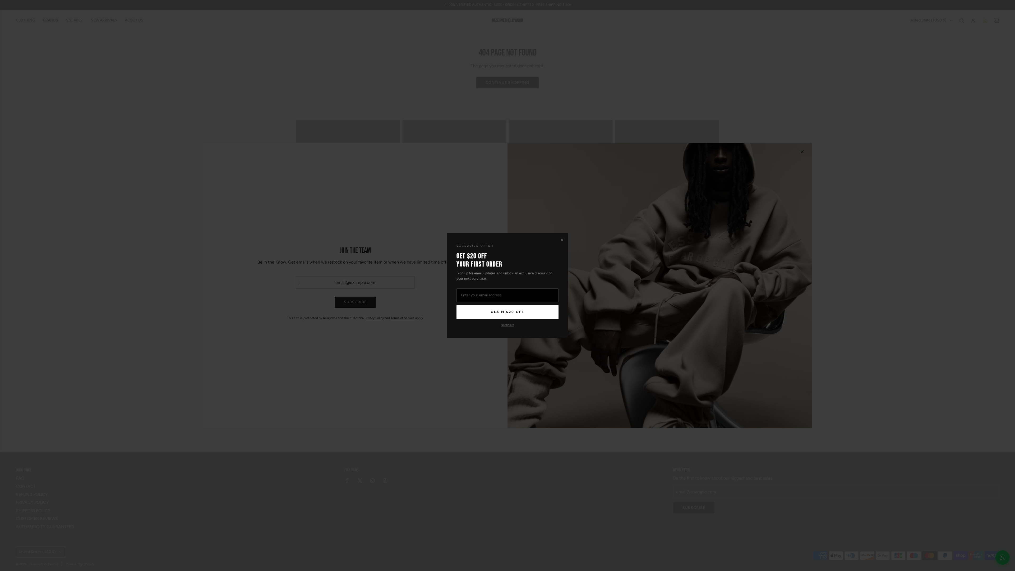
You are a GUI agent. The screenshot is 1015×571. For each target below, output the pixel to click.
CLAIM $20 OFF (507, 312)
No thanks (507, 324)
